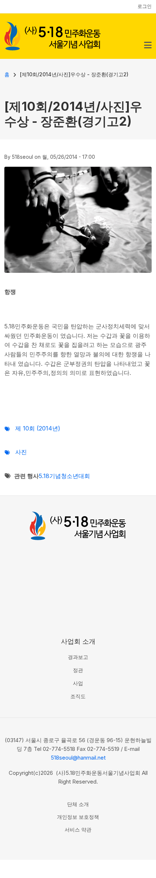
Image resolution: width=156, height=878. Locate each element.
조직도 (78, 696)
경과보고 (78, 657)
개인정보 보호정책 (78, 817)
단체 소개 (78, 804)
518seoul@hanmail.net (78, 757)
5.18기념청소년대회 (64, 476)
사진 (21, 452)
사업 (78, 683)
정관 (78, 670)
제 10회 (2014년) (37, 428)
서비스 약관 (78, 829)
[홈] (52, 35)
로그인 (144, 6)
